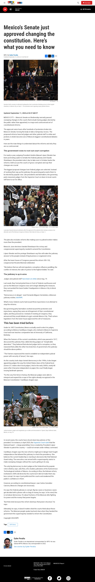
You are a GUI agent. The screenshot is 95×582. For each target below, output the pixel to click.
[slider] (13, 9)
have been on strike (29, 279)
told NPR (19, 298)
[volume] (10, 9)
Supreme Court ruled (41, 442)
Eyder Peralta (14, 55)
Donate (87, 3)
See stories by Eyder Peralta (25, 546)
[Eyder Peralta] (8, 542)
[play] (5, 9)
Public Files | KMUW (39, 569)
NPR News (13, 524)
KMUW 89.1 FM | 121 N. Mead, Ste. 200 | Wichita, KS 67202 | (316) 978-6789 (42, 564)
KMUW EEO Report (58, 563)
